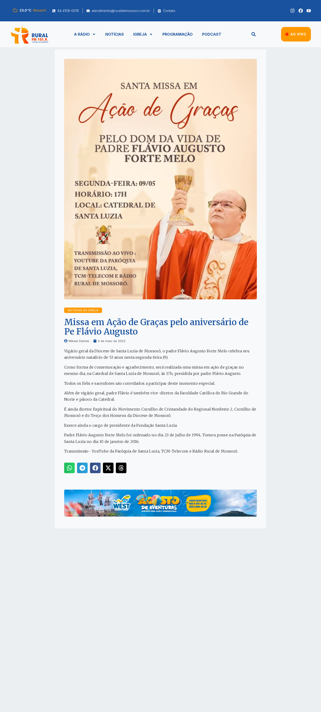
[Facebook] (300, 10)
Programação (177, 34)
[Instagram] (292, 10)
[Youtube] (308, 10)
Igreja (140, 34)
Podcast (211, 34)
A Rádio (82, 34)
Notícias (114, 34)
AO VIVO (298, 34)
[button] (253, 34)
